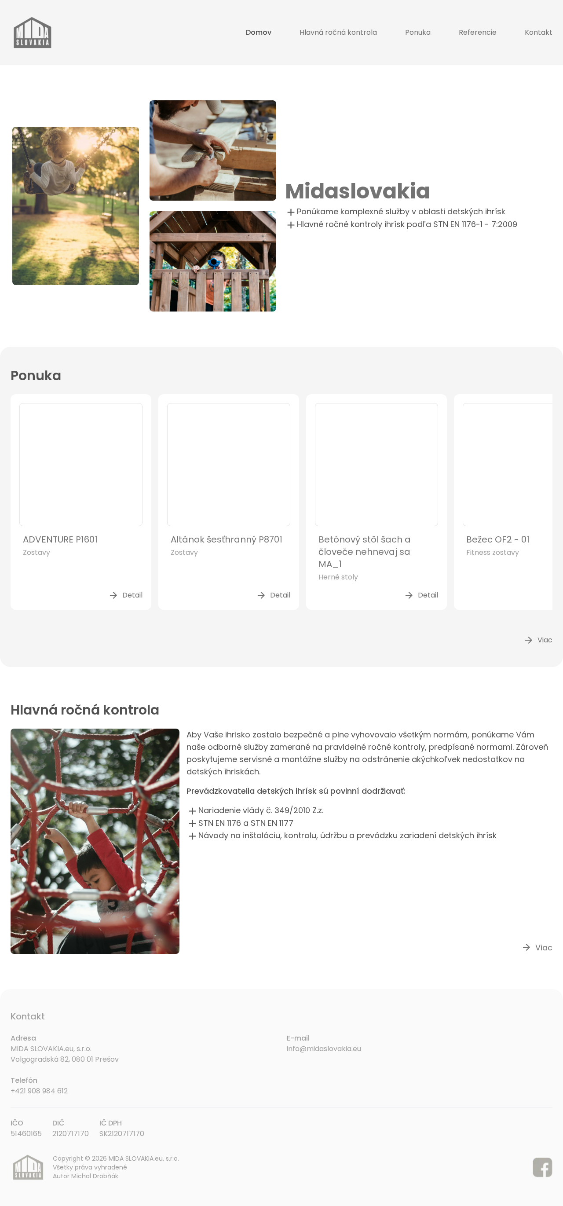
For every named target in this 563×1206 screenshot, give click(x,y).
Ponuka (418, 32)
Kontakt (538, 32)
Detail (125, 595)
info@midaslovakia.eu (324, 1049)
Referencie (478, 32)
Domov (258, 32)
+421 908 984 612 (39, 1091)
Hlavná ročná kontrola (338, 32)
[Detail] (81, 464)
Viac (537, 640)
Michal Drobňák (94, 1176)
